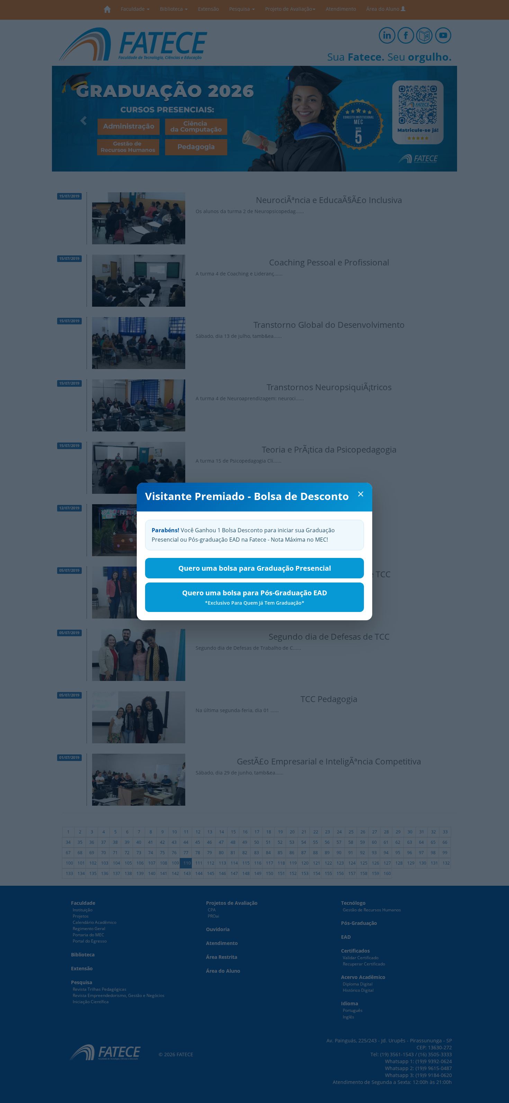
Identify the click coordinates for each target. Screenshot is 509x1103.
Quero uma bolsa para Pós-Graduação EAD (254, 597)
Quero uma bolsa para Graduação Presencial (254, 568)
